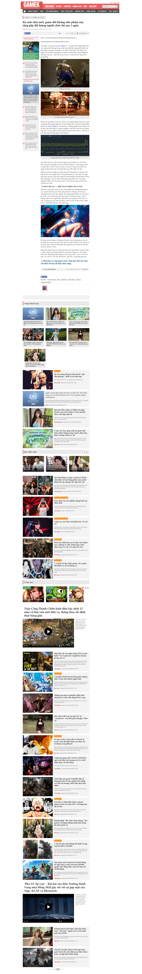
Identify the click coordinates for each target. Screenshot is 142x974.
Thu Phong (57, 554)
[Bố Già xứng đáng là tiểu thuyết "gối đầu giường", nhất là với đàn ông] (38, 379)
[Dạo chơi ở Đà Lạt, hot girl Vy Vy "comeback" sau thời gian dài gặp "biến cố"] (78, 334)
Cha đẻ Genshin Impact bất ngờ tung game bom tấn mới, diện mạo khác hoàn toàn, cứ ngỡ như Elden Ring (70, 951)
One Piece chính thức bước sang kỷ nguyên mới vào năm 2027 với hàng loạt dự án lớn (70, 804)
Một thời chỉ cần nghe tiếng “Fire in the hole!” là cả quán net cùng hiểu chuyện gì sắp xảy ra (70, 655)
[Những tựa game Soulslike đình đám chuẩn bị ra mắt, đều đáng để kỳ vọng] (38, 703)
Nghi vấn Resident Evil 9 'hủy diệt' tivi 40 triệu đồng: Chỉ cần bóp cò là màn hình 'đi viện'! (31, 118)
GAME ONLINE (91, 11)
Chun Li (78, 279)
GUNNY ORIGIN (33, 11)
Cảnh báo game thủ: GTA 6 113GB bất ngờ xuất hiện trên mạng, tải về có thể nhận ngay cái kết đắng (70, 760)
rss (118, 2)
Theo (65, 269)
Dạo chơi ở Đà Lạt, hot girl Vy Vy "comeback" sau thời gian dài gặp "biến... (78, 344)
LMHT (42, 11)
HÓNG (85, 6)
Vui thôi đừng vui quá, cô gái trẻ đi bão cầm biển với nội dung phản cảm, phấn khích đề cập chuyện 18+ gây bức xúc (70, 479)
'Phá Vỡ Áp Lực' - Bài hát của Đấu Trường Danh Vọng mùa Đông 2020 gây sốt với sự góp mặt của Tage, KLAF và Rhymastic (55, 887)
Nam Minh (57, 382)
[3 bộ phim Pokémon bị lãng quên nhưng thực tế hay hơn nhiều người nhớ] (38, 682)
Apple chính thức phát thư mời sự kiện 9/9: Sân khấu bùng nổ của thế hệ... (33, 323)
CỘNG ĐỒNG (93, 6)
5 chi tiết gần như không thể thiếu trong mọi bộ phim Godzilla (70, 845)
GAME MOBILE (49, 6)
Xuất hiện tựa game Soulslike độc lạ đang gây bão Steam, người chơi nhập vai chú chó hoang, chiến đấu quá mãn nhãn (70, 782)
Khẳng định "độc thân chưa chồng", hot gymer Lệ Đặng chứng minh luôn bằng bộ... (34, 364)
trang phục (71, 279)
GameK (27, 17)
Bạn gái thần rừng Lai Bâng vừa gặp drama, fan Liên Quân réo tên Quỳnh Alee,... (55, 323)
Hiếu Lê (47, 405)
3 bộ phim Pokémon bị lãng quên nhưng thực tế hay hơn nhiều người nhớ (70, 678)
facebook (111, 2)
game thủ (64, 279)
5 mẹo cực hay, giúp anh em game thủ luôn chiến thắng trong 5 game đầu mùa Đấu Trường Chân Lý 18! (70, 433)
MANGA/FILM (77, 6)
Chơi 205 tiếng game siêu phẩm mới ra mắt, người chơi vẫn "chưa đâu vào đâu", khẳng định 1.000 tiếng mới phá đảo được (31, 109)
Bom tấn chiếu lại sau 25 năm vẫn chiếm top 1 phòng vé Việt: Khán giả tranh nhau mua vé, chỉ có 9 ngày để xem (71, 544)
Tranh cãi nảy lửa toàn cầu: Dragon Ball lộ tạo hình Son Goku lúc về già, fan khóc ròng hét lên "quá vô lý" (31, 145)
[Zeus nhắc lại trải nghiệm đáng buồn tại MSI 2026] (38, 506)
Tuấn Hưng (57, 669)
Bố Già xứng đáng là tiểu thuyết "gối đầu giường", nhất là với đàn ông (69, 375)
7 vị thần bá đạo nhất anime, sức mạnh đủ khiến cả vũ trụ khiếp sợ (70, 564)
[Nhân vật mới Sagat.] (65, 73)
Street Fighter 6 (46, 282)
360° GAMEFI (113, 11)
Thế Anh (56, 444)
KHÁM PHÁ (67, 6)
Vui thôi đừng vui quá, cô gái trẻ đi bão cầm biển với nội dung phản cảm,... (33, 344)
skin (42, 55)
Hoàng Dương (58, 422)
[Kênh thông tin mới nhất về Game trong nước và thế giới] (32, 5)
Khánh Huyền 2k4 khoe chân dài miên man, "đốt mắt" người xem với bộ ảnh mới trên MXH (70, 931)
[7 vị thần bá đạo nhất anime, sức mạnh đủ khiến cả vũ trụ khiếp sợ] (38, 569)
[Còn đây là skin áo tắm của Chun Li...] (65, 104)
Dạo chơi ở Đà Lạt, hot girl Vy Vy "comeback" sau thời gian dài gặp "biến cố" (71, 718)
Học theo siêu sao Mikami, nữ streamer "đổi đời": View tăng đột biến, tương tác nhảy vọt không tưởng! (31, 65)
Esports (63, 510)
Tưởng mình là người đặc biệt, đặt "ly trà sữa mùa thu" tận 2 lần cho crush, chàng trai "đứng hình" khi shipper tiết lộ (31, 74)
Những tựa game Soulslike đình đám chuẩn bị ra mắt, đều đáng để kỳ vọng (69, 696)
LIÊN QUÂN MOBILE (52, 11)
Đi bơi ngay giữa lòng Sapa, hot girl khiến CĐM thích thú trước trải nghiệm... (56, 344)
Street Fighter (61, 46)
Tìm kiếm (116, 6)
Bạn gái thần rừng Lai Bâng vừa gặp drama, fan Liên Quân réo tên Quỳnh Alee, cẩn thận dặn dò (69, 412)
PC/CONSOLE (102, 11)
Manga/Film (64, 554)
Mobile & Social (38, 17)
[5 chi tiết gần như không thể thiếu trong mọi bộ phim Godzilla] (38, 849)
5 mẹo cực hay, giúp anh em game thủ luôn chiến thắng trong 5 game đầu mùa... (78, 323)
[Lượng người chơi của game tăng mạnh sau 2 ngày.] (65, 145)
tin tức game (52, 279)
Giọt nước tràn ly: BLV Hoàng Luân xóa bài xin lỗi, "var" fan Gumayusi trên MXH (30, 127)
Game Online (64, 669)
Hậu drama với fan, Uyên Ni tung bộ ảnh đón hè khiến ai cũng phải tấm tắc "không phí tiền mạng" (31, 56)
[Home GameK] (25, 11)
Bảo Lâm (56, 575)
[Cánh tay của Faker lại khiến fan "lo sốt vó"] (38, 527)
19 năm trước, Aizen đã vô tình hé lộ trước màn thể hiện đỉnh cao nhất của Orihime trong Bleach (69, 741)
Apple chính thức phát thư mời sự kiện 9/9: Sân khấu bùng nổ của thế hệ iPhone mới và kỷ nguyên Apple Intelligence (31, 99)
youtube (115, 2)
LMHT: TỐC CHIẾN (67, 11)
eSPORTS (59, 6)
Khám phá (63, 382)
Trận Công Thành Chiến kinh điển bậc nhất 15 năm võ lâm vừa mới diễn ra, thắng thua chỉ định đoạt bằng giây (54, 612)
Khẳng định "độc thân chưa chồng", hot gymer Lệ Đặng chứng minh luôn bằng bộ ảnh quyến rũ (70, 822)
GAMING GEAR (79, 11)
